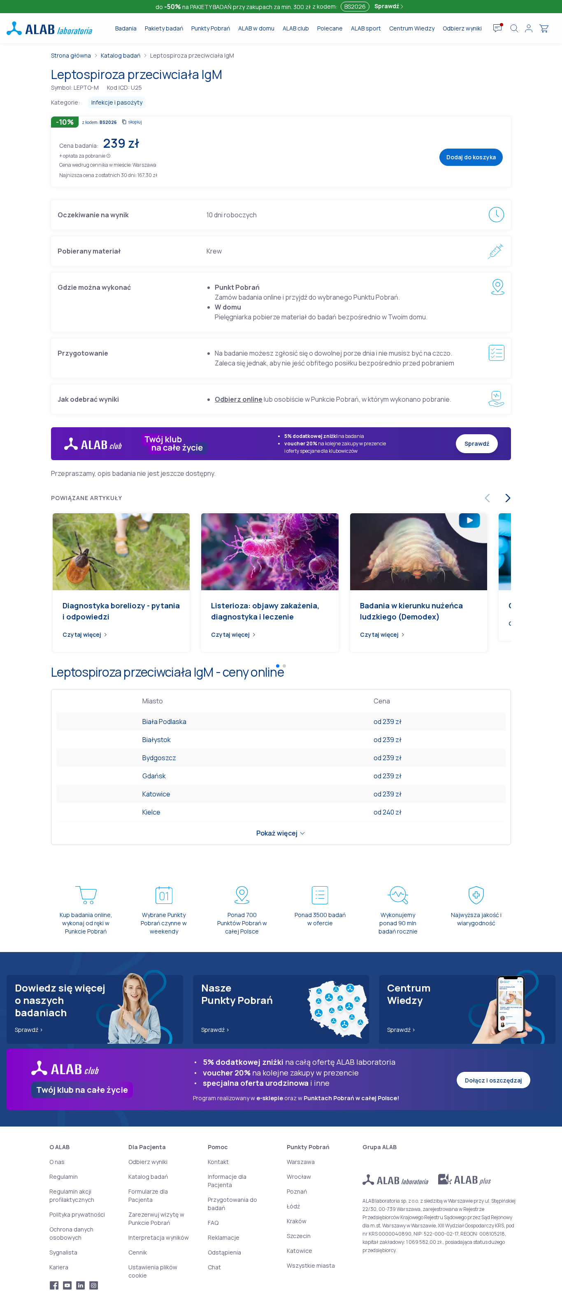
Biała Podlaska (164, 721)
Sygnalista (63, 1252)
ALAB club (296, 28)
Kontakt (218, 1162)
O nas (57, 1162)
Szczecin (299, 1236)
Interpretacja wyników (158, 1237)
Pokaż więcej (276, 833)
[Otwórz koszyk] (543, 28)
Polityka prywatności (77, 1214)
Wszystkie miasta (311, 1265)
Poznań (297, 1191)
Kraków (297, 1221)
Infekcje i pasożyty (116, 102)
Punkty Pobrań (210, 28)
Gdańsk (154, 775)
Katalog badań (120, 55)
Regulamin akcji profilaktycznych (71, 1195)
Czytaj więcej (82, 634)
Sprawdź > (29, 1030)
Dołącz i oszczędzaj (493, 1080)
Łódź (293, 1206)
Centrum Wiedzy (411, 28)
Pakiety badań (164, 28)
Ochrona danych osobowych (71, 1233)
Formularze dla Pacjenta (148, 1195)
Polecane (330, 28)
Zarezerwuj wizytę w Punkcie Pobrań (156, 1219)
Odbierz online (238, 399)
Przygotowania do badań (232, 1204)
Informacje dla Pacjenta (227, 1181)
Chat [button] (214, 1267)
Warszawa (301, 1162)
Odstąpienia (224, 1252)
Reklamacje (223, 1237)
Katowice (156, 793)
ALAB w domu (256, 28)
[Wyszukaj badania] (514, 28)
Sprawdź (387, 6)
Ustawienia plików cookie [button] (152, 1271)
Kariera (58, 1267)
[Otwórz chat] (497, 28)
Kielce (151, 812)
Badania (126, 28)
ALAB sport (366, 28)
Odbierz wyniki (462, 28)
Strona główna (71, 55)
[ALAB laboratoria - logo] (49, 28)
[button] (108, 155)
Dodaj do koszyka (471, 157)
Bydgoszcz (159, 757)
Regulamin (63, 1176)
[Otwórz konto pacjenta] (528, 28)
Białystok (156, 739)
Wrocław (299, 1176)
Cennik (137, 1252)
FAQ (213, 1223)
